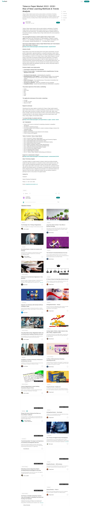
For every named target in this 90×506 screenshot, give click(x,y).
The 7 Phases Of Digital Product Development (57, 437)
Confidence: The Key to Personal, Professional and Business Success (32, 360)
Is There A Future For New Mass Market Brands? (58, 279)
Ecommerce (24, 438)
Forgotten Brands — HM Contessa (54, 464)
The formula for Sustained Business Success (57, 252)
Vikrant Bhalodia (26, 448)
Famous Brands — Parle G (52, 489)
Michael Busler (51, 338)
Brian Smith (25, 284)
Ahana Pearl (25, 312)
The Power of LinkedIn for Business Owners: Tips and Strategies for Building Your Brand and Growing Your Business (32, 497)
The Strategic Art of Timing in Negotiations (31, 224)
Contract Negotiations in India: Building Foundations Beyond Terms (30, 387)
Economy (48, 328)
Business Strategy (50, 356)
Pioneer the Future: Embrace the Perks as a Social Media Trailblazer (31, 414)
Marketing (23, 357)
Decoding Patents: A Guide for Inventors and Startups (31, 250)
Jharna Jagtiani (26, 229)
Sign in (82, 1)
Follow (58, 22)
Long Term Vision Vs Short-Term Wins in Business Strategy (56, 225)
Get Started (86, 1)
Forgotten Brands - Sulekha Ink (54, 386)
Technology (49, 435)
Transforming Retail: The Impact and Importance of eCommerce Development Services (32, 441)
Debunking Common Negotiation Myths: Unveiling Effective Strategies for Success (31, 469)
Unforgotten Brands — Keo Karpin (54, 412)
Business (24, 190)
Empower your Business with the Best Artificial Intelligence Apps (32, 305)
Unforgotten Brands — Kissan (53, 304)
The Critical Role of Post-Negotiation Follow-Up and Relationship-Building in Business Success (32, 333)
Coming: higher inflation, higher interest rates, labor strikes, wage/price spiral (57, 331)
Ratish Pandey (51, 232)
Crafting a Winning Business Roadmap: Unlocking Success (55, 359)
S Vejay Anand (51, 284)
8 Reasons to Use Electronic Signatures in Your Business (32, 277)
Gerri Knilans (25, 366)
